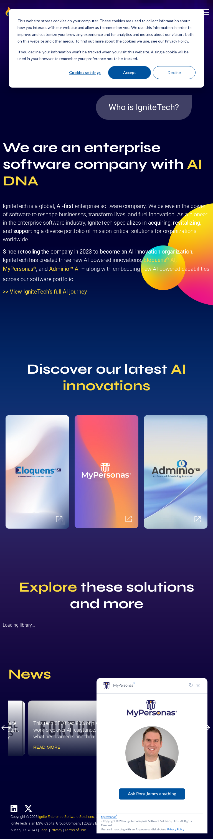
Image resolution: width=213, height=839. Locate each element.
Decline (174, 72)
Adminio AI (64, 268)
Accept (129, 72)
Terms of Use (75, 830)
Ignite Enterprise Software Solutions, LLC (70, 817)
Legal (44, 830)
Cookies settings (85, 72)
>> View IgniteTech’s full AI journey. (45, 291)
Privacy (56, 830)
